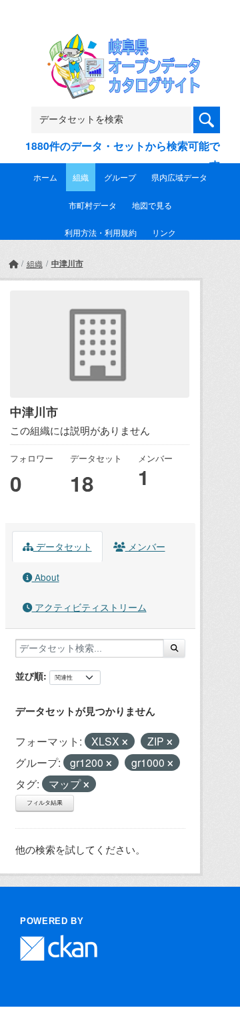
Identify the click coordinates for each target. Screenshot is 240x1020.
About (45, 577)
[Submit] (174, 648)
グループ (120, 177)
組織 (81, 177)
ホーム (45, 177)
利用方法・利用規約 (101, 232)
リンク (164, 232)
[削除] (125, 742)
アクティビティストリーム (89, 607)
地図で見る (152, 205)
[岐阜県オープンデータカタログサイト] (120, 42)
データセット (62, 546)
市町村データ (93, 205)
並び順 (29, 675)
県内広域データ (179, 177)
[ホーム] (13, 263)
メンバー (145, 546)
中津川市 (67, 263)
